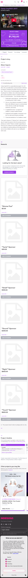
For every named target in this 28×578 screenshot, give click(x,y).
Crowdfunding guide (20, 441)
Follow (14, 43)
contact (8, 67)
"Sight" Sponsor (8, 369)
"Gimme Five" (7, 206)
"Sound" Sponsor (9, 328)
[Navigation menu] (26, 1)
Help (12, 441)
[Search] (15, 2)
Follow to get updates (7, 452)
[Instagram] (8, 524)
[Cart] (18, 2)
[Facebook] (1, 524)
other (3, 77)
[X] (3, 524)
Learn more (12, 450)
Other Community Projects (7, 72)
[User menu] (24, 2)
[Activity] (21, 1)
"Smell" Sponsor (8, 288)
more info (3, 67)
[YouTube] (6, 524)
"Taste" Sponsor (8, 247)
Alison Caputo (6, 10)
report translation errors (12, 533)
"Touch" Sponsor (9, 410)
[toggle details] (24, 510)
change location (21, 5)
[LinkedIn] (10, 524)
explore (10, 470)
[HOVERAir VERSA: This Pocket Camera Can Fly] (13, 484)
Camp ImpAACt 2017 (9, 8)
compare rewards (9, 172)
